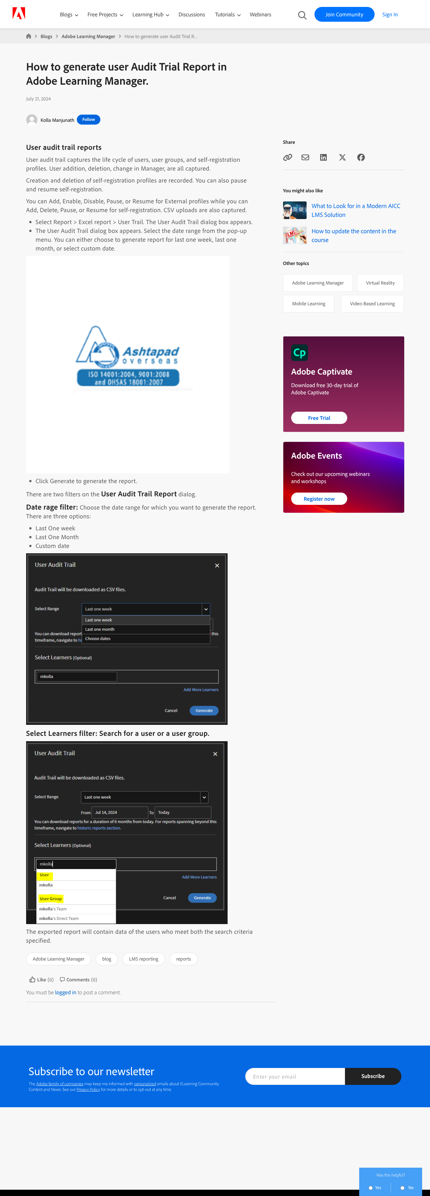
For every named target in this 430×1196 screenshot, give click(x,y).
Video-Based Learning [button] (372, 303)
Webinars (260, 14)
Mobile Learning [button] (308, 303)
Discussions (191, 14)
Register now (319, 498)
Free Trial (319, 417)
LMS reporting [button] (143, 959)
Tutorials (225, 14)
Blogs (66, 14)
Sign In (390, 14)
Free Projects (103, 14)
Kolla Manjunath (57, 120)
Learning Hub (149, 14)
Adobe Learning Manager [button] (58, 959)
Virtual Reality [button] (380, 282)
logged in (65, 992)
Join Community (344, 14)
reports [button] (183, 959)
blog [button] (106, 959)
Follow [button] (88, 119)
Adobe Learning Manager (88, 36)
